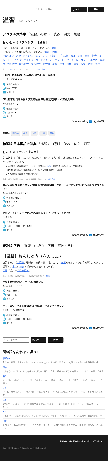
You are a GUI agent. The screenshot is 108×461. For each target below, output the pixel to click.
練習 (11, 56)
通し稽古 (12, 64)
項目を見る (23, 270)
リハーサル (41, 56)
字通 (5, 270)
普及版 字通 (11, 246)
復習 (54, 48)
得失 (21, 266)
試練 (97, 64)
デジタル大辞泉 (14, 34)
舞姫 (54, 52)
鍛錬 (54, 64)
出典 (49, 166)
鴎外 (47, 52)
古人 (14, 266)
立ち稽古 (36, 64)
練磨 (62, 64)
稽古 (25, 133)
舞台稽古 (24, 64)
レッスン (81, 60)
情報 (38, 69)
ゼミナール (46, 60)
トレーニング (14, 60)
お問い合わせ (97, 441)
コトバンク (16, 9)
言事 (63, 262)
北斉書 (20, 262)
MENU (5, 2)
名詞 (34, 133)
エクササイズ (31, 60)
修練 (83, 64)
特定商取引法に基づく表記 (79, 441)
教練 (90, 64)
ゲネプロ (92, 60)
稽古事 (46, 64)
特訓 (87, 56)
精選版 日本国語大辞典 (19, 144)
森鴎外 (15, 133)
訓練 (80, 56)
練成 (69, 64)
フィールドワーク (64, 60)
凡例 (43, 69)
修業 (76, 64)
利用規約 (63, 441)
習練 (73, 56)
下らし (54, 56)
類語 (5, 56)
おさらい (28, 56)
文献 (43, 133)
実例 (52, 133)
